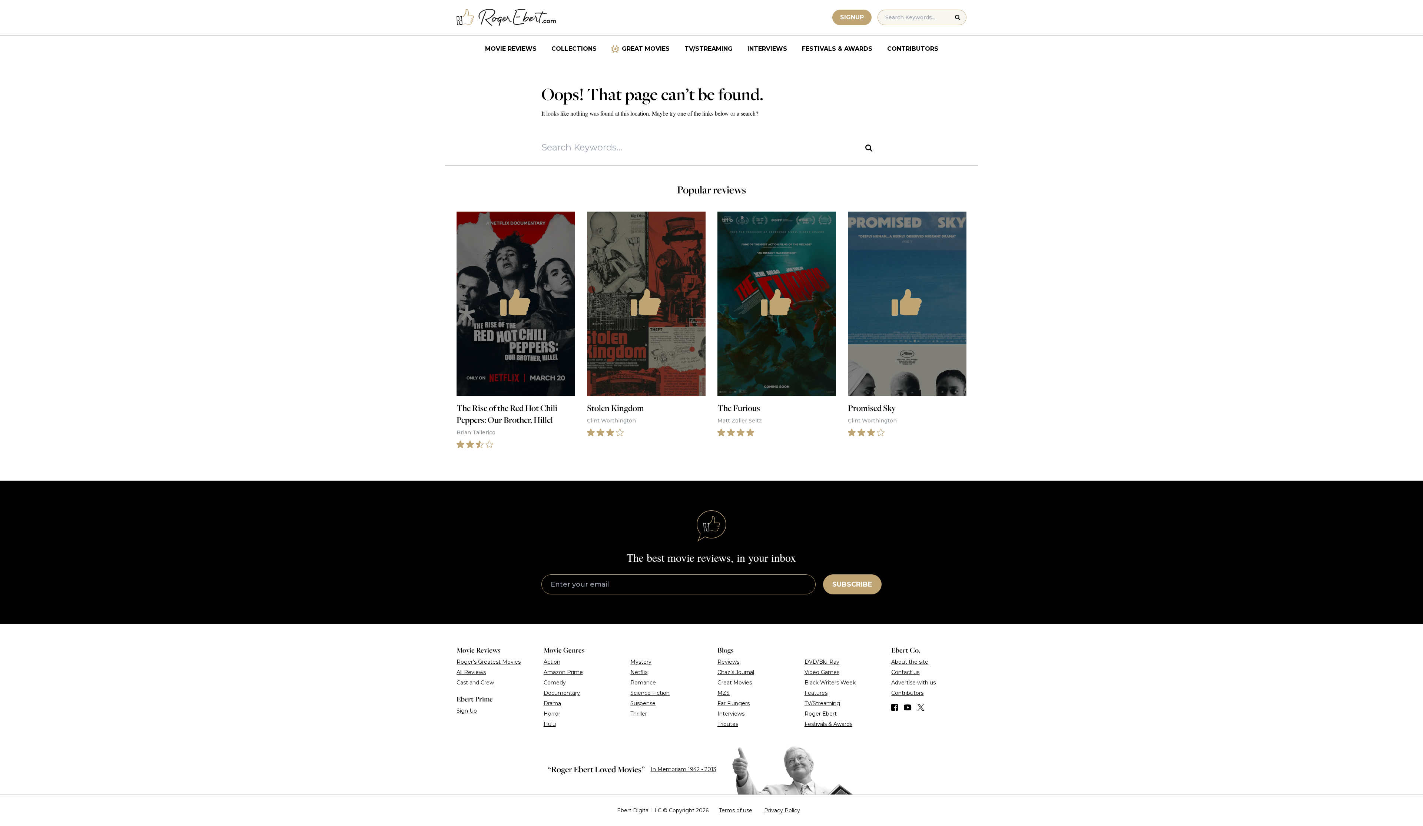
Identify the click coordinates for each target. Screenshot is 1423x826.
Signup (852, 17)
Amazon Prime (563, 672)
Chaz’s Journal (735, 672)
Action (552, 662)
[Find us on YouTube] (908, 707)
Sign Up (467, 710)
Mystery (640, 662)
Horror (552, 713)
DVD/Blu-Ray (822, 662)
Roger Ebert (821, 713)
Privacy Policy (782, 810)
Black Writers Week (830, 682)
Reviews (728, 662)
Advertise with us (913, 682)
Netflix (638, 672)
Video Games (822, 672)
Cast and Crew (475, 682)
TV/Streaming (708, 48)
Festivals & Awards (837, 48)
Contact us (905, 672)
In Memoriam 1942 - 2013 (683, 769)
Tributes (727, 724)
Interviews (767, 48)
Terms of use (735, 810)
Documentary (562, 693)
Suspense (643, 703)
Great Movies (646, 48)
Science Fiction (650, 693)
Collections (574, 48)
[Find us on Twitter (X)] (921, 707)
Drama (552, 703)
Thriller (638, 713)
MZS (723, 693)
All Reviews (471, 672)
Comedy (555, 682)
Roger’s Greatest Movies (489, 662)
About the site (909, 662)
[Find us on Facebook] (894, 707)
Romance (643, 682)
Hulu (550, 724)
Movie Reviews (511, 48)
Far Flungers (733, 703)
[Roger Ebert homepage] (507, 17)
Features (816, 693)
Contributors (912, 48)
